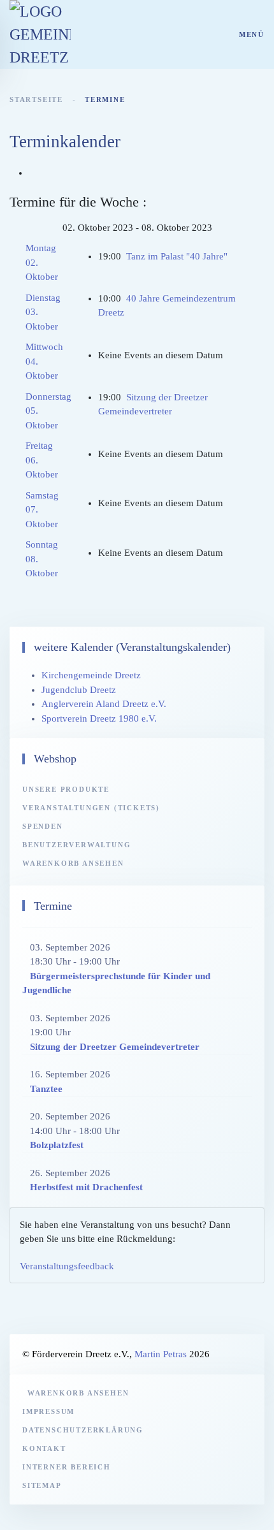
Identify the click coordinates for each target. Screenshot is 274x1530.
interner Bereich (66, 1467)
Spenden (42, 826)
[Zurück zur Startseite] (40, 34)
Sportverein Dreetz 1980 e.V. (99, 718)
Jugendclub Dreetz (78, 690)
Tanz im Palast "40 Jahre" (176, 256)
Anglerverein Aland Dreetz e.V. (103, 704)
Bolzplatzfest (56, 1145)
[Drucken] (32, 173)
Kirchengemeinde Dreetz (91, 675)
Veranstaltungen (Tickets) (91, 808)
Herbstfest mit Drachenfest (86, 1187)
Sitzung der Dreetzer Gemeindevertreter (114, 1047)
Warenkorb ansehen (73, 863)
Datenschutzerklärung (82, 1430)
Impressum (48, 1411)
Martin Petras (160, 1354)
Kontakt (44, 1448)
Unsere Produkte (66, 789)
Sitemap (42, 1485)
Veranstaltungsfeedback (67, 1266)
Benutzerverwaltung (76, 845)
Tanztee (46, 1089)
